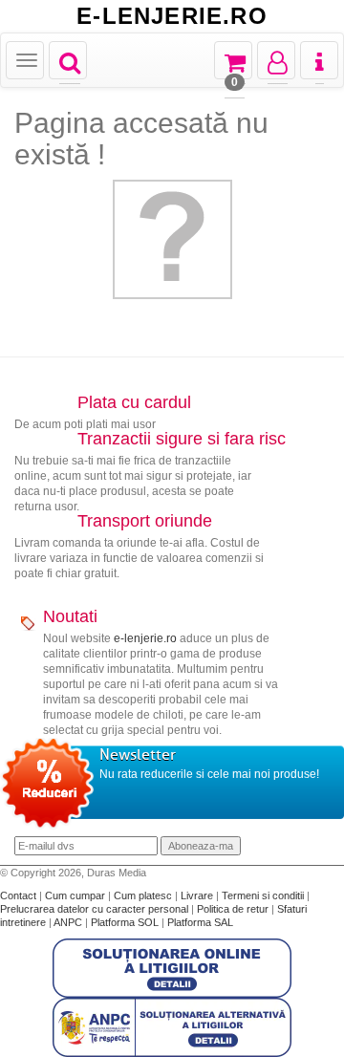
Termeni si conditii (264, 895)
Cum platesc (144, 895)
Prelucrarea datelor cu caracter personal (95, 909)
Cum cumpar (76, 895)
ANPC (68, 922)
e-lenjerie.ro (145, 638)
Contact (19, 895)
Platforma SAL (200, 922)
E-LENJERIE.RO (172, 16)
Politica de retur (234, 909)
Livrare (198, 895)
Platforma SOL (125, 922)
